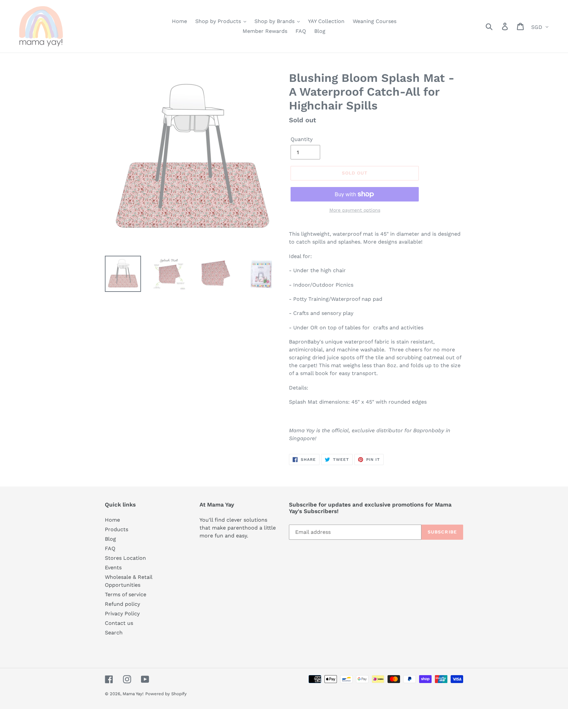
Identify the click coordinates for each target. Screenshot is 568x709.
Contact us (119, 623)
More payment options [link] (354, 210)
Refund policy (122, 604)
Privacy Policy (122, 613)
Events (113, 567)
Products (116, 529)
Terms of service (125, 594)
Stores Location (125, 558)
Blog (110, 539)
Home (112, 520)
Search (114, 632)
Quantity (302, 139)
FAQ (110, 548)
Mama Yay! (133, 693)
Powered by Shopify (166, 693)
